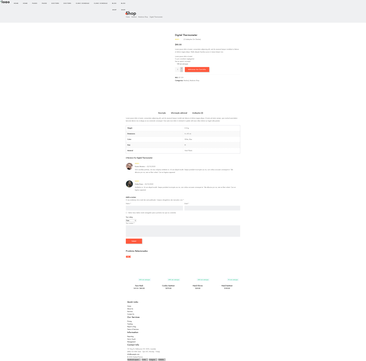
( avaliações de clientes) (192, 39)
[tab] (162, 113)
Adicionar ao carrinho (197, 69)
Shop (114, 10)
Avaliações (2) (197, 113)
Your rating (129, 217)
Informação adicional (179, 113)
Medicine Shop (194, 80)
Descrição (162, 113)
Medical (186, 80)
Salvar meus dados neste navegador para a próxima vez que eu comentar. (152, 213)
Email (186, 203)
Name (128, 203)
